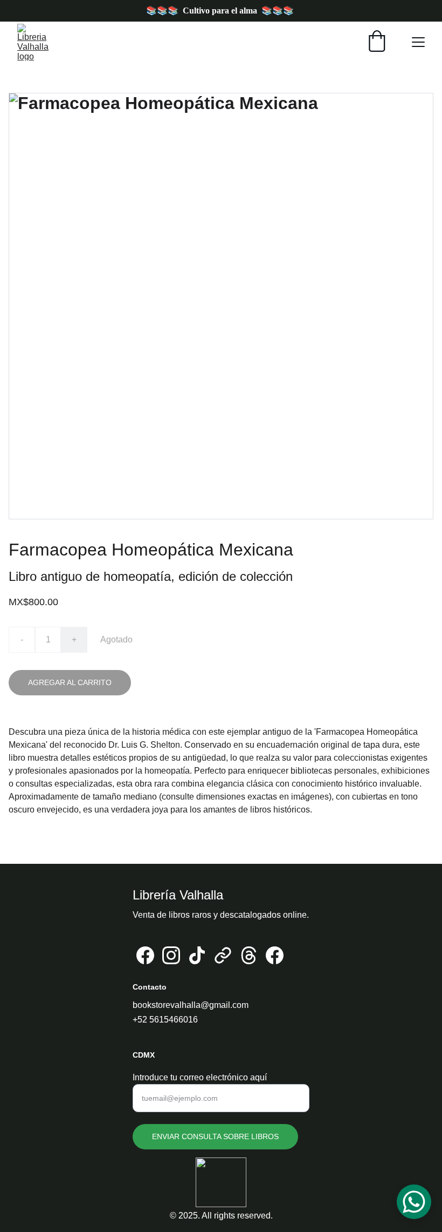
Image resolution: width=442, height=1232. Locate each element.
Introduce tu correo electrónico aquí (200, 1077)
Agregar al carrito (70, 682)
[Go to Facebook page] (145, 955)
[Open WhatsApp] (414, 1201)
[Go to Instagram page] (171, 955)
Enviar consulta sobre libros (215, 1136)
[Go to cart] (376, 42)
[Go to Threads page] (249, 955)
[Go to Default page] (223, 955)
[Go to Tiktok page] (197, 955)
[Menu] (418, 42)
